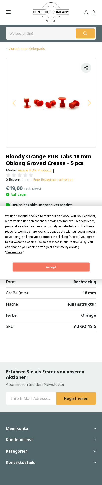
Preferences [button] (14, 252)
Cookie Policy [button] (77, 242)
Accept (51, 267)
